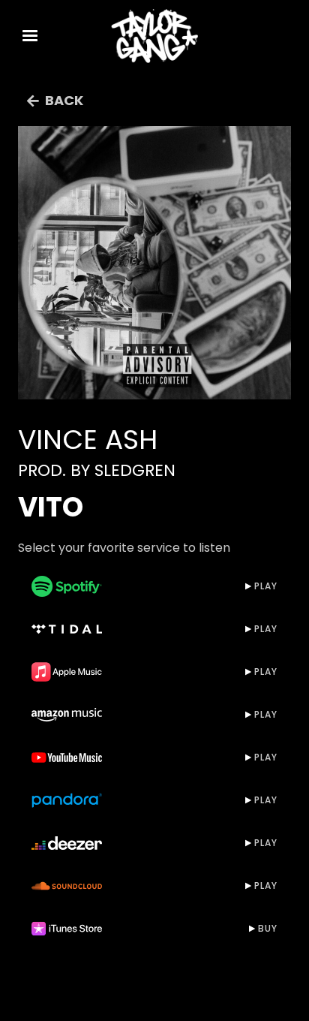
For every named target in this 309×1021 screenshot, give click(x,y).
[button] (30, 36)
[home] (154, 36)
